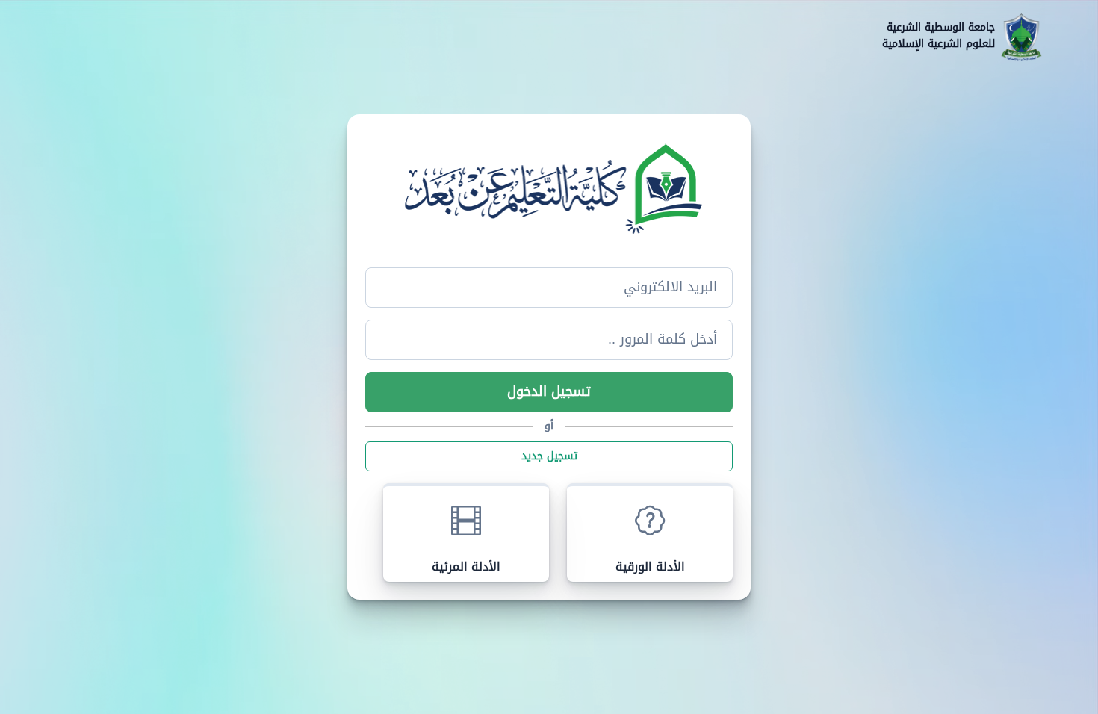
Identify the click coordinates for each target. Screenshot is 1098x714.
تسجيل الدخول (549, 391)
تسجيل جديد (549, 456)
